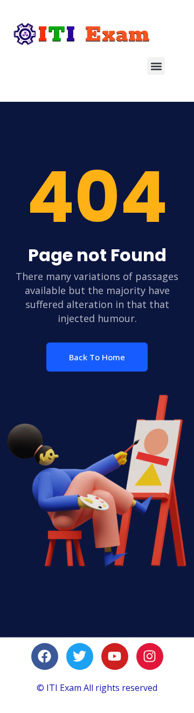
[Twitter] (79, 656)
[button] (156, 66)
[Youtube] (114, 656)
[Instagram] (149, 656)
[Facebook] (44, 656)
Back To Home (97, 357)
